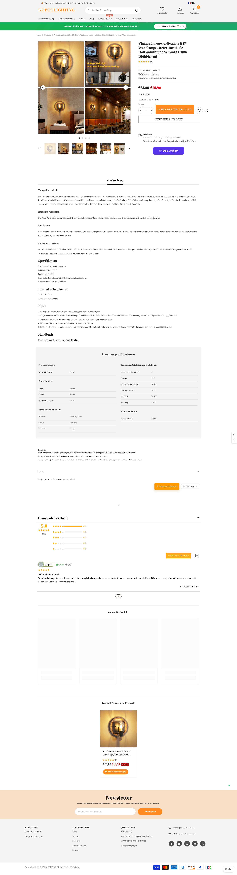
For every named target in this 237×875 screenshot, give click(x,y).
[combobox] (109, 10)
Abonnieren (150, 811)
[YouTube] (195, 844)
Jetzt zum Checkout (168, 119)
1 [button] (79, 138)
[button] (42, 87)
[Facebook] (171, 844)
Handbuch (75, 340)
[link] (199, 110)
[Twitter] (203, 844)
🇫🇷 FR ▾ (191, 3)
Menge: (141, 105)
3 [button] (86, 138)
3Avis (44, 534)
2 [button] (82, 138)
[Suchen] (113, 10)
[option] (61, 87)
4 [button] (89, 138)
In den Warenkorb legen (175, 109)
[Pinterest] (187, 844)
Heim (39, 35)
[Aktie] (205, 110)
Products (47, 35)
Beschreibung (115, 180)
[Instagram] (179, 844)
